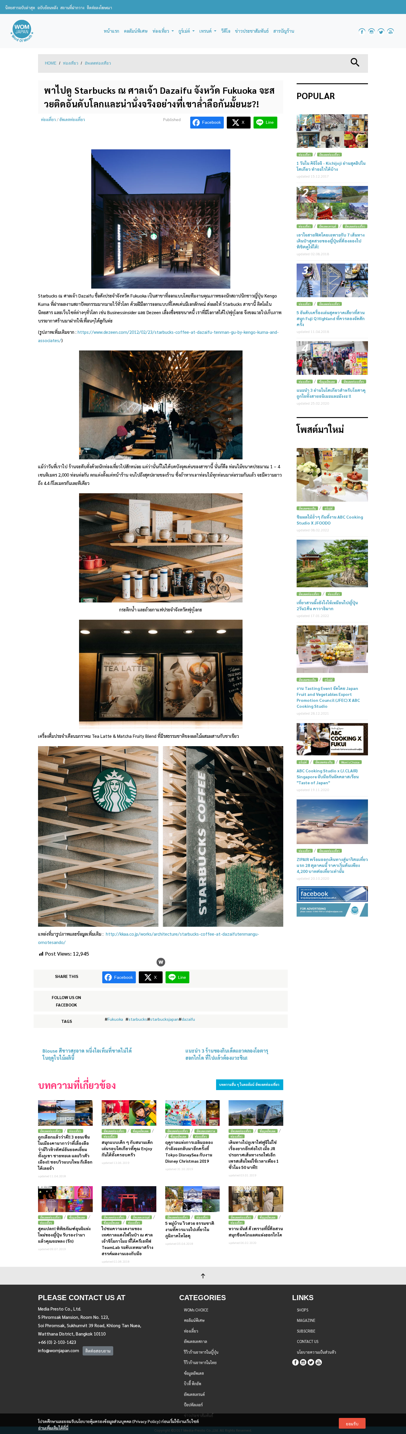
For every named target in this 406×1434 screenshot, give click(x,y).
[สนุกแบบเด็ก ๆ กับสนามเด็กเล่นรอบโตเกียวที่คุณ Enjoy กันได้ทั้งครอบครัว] (129, 1113)
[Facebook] (295, 1361)
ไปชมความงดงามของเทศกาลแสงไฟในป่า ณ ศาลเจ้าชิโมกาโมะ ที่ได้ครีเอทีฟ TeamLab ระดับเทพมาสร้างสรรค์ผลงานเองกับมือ (127, 1241)
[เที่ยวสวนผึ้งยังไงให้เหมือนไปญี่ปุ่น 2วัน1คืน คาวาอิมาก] (332, 563)
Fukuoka (115, 1019)
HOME (50, 63)
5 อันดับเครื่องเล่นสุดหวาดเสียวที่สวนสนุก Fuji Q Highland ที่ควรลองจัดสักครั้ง (331, 318)
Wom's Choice (350, 762)
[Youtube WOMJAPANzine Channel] (390, 31)
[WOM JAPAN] (21, 31)
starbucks (137, 1019)
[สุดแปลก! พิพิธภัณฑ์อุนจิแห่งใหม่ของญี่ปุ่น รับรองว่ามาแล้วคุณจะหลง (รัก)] (65, 1199)
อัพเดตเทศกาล (205, 1131)
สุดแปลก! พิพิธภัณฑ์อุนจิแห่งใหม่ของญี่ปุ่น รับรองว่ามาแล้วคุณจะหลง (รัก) (64, 1235)
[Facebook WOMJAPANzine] (362, 31)
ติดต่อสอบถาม (98, 1350)
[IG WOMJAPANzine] (371, 31)
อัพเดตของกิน (307, 508)
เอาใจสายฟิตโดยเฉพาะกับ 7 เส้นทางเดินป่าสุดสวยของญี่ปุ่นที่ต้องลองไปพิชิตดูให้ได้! (331, 240)
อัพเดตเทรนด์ (141, 1217)
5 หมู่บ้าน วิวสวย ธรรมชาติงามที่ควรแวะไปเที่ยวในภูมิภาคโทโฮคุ (189, 1229)
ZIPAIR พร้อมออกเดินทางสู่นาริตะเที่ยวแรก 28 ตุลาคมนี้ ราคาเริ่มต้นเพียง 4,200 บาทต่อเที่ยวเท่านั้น (332, 865)
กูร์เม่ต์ (329, 508)
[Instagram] (303, 1361)
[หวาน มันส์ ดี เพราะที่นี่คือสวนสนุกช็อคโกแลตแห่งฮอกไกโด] (256, 1199)
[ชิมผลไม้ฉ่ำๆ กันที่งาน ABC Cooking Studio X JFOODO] (332, 475)
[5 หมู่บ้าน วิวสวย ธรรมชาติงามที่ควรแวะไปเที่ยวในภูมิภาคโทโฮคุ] (192, 1199)
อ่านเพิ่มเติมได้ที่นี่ (53, 1427)
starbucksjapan (164, 1019)
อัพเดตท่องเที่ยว (98, 63)
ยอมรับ (352, 1423)
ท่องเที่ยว (70, 63)
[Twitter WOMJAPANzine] (381, 31)
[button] (355, 61)
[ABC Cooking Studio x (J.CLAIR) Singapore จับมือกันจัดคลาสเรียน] (332, 739)
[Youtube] (318, 1361)
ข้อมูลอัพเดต (141, 1131)
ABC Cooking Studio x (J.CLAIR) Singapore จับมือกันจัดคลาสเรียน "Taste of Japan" (328, 776)
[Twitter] (311, 1361)
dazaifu (188, 1019)
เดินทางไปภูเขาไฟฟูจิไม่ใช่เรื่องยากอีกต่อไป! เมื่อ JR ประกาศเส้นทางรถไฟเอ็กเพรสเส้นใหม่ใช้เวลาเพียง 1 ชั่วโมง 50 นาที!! (254, 1154)
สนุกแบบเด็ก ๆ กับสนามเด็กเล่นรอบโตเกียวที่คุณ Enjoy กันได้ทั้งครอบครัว (127, 1148)
